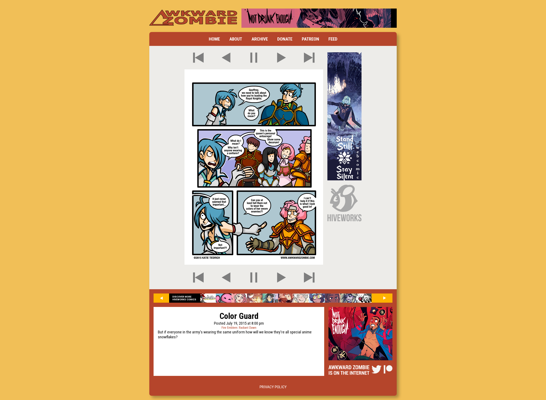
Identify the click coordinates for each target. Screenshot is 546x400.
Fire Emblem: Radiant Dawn (239, 328)
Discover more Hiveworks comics (184, 298)
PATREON (310, 39)
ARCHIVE (259, 39)
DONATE (284, 39)
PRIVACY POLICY (273, 386)
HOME (214, 39)
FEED (332, 39)
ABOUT (235, 39)
